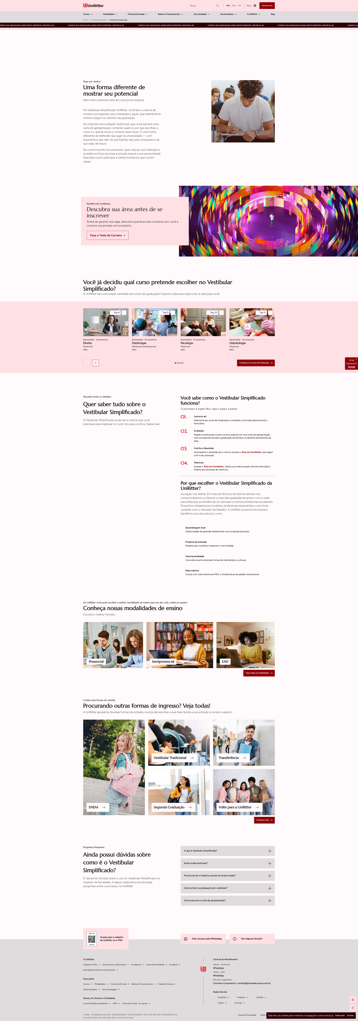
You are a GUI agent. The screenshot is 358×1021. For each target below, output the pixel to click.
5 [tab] (182, 363)
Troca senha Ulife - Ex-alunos (135, 1003)
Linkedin (259, 997)
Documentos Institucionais (114, 964)
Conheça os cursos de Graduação (254, 363)
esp (239, 6)
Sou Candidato (200, 14)
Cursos (86, 14)
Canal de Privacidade (155, 964)
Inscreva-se (267, 5)
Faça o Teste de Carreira (106, 235)
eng (234, 6)
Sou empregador (109, 989)
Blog (273, 14)
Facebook (222, 997)
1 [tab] (175, 363)
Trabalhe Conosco (166, 984)
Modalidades (108, 14)
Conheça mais (262, 820)
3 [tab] (179, 363)
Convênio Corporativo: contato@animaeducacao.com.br (242, 983)
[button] (86, 363)
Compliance (136, 964)
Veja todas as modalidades (257, 673)
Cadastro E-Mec (90, 964)
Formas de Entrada (136, 14)
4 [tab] (180, 363)
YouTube (238, 1003)
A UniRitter (252, 14)
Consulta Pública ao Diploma (95, 1003)
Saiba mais (340, 1015)
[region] (179, 333)
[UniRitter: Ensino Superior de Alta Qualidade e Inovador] (93, 5)
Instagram (241, 997)
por (228, 6)
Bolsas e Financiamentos (169, 14)
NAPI (115, 1003)
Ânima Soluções (90, 989)
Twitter (221, 1003)
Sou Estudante (227, 14)
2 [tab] (177, 363)
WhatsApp (218, 968)
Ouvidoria (173, 964)
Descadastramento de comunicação (99, 970)
